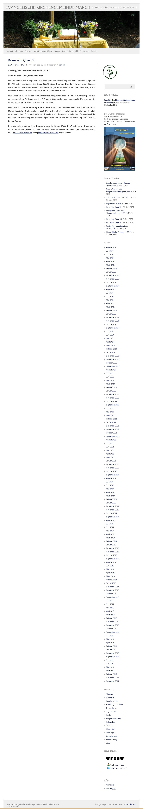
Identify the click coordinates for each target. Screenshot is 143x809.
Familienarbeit (111, 701)
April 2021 (110, 454)
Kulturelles (110, 722)
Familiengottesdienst (114, 704)
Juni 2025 (110, 296)
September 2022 (112, 405)
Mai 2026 (110, 258)
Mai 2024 (110, 338)
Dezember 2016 (112, 622)
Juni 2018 (110, 566)
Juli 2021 (109, 443)
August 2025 (111, 289)
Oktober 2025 (111, 282)
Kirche (108, 715)
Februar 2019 (111, 541)
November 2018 (112, 552)
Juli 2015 (109, 660)
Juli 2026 (109, 251)
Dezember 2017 (112, 587)
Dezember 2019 (112, 506)
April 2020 (110, 492)
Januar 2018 (111, 583)
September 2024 (112, 328)
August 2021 (111, 440)
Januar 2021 (111, 461)
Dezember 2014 (112, 678)
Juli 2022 (109, 408)
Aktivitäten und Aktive (43, 51)
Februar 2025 (111, 310)
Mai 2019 (110, 531)
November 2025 (112, 279)
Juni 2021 (110, 447)
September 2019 (112, 517)
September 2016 (112, 632)
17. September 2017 (16, 65)
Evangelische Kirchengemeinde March (48, 7)
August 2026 (111, 247)
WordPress (130, 804)
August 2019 (111, 520)
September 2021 (112, 436)
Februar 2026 (111, 268)
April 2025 (110, 303)
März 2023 (110, 384)
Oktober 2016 (111, 629)
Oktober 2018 (111, 555)
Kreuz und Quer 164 (114, 207)
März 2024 (110, 345)
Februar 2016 (111, 646)
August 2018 (111, 562)
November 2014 (112, 681)
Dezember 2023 (112, 356)
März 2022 (110, 415)
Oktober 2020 (111, 471)
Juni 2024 (110, 335)
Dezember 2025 (112, 275)
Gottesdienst (111, 708)
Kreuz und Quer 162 (114, 223)
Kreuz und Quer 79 (21, 60)
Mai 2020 (110, 489)
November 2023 (112, 359)
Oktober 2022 (111, 401)
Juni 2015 (110, 664)
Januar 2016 (111, 650)
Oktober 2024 (111, 324)
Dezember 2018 (112, 548)
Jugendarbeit (111, 711)
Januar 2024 (111, 352)
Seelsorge (110, 732)
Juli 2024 (109, 331)
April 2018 (110, 573)
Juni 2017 (110, 604)
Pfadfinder (110, 729)
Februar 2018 (111, 580)
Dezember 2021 (112, 426)
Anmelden (110, 785)
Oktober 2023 (111, 363)
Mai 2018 (110, 569)
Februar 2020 (111, 499)
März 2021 (110, 457)
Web (108, 743)
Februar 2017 (111, 618)
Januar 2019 (111, 545)
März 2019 (110, 538)
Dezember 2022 (112, 394)
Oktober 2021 (111, 433)
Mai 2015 (110, 667)
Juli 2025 (109, 293)
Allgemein (61, 65)
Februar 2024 (111, 349)
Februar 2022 (111, 419)
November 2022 (112, 398)
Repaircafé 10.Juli (113, 204)
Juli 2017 (109, 601)
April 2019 (110, 534)
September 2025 (112, 286)
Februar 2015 (111, 674)
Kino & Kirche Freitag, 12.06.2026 (120, 232)
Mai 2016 (110, 639)
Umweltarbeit (111, 736)
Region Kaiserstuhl (70, 51)
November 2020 (112, 468)
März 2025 (110, 307)
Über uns (19, 51)
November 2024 (112, 321)
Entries (111, 788)
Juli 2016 (109, 636)
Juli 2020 (109, 482)
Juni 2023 (110, 377)
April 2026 (110, 261)
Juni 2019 (110, 527)
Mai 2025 (110, 300)
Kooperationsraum (113, 718)
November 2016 (112, 625)
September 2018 (112, 559)
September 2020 (112, 475)
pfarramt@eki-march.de (47, 133)
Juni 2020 (110, 485)
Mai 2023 (110, 380)
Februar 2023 (111, 387)
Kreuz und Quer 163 (114, 219)
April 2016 (110, 643)
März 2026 (110, 265)
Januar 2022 (111, 422)
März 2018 (110, 576)
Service (57, 51)
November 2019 (112, 510)
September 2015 (112, 657)
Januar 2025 (111, 314)
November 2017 (112, 590)
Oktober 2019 (111, 513)
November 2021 (112, 429)
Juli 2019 (109, 524)
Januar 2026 (111, 272)
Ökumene (110, 725)
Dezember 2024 (112, 317)
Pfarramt (9, 51)
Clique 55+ (84, 51)
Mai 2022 (110, 412)
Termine (28, 51)
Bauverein (110, 697)
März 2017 (110, 615)
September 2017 (112, 597)
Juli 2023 (109, 373)
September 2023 (112, 366)
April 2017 (110, 611)
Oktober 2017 (111, 594)
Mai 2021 (110, 450)
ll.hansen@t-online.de (22, 133)
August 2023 (111, 370)
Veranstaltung (111, 739)
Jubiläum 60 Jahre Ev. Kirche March (120, 198)
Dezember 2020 (112, 464)
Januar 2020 (111, 503)
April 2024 (110, 342)
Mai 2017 (110, 608)
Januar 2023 (111, 391)
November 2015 (112, 653)
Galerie (93, 51)
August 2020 (111, 478)
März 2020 (110, 496)
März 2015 (110, 671)
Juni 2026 (110, 254)
